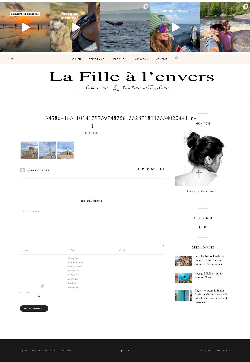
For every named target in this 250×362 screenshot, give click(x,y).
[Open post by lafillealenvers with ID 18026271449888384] (25, 27)
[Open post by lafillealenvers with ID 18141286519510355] (225, 27)
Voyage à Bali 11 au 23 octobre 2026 (209, 275)
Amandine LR (40, 170)
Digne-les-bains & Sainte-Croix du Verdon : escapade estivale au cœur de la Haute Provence (211, 296)
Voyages (140, 59)
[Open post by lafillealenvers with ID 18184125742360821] (175, 27)
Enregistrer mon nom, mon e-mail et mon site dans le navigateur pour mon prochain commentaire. (75, 273)
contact (162, 59)
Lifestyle (118, 59)
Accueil (76, 59)
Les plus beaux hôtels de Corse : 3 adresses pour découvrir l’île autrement (209, 260)
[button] (177, 58)
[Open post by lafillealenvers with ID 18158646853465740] (125, 27)
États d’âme (96, 59)
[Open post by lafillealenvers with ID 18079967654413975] (75, 27)
